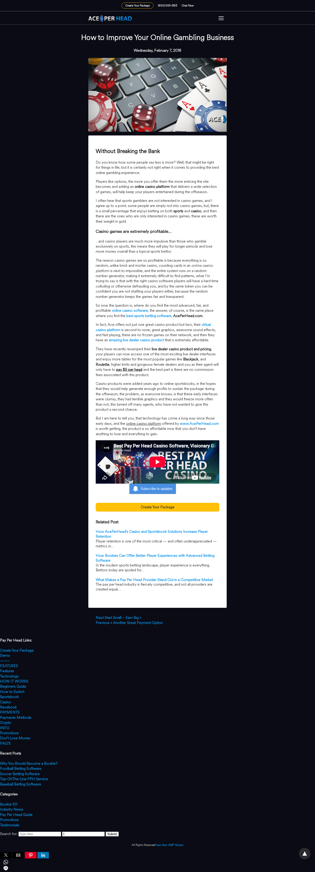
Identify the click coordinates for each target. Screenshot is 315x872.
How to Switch (12, 691)
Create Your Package (137, 5)
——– (5, 660)
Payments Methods (15, 717)
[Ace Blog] (110, 18)
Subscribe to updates (156, 489)
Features (7, 671)
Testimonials (9, 825)
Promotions (9, 733)
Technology (9, 676)
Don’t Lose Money (15, 738)
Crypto (5, 722)
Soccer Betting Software (20, 773)
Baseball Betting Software (20, 784)
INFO (4, 728)
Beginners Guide (13, 686)
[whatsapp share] (157, 863)
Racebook (8, 707)
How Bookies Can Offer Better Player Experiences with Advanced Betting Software (155, 558)
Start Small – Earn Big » (118, 617)
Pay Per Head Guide (16, 814)
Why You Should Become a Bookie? (29, 763)
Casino (5, 702)
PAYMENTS (10, 712)
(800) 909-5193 (167, 5)
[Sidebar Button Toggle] (221, 18)
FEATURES (9, 665)
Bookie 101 (8, 804)
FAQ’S (5, 743)
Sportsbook (9, 696)
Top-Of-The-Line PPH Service (24, 779)
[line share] (157, 869)
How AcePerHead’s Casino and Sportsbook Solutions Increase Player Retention (152, 534)
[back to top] (304, 853)
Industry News (11, 809)
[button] (221, 18)
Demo (5, 655)
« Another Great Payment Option (129, 622)
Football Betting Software (20, 768)
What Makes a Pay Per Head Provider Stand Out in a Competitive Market (154, 579)
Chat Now (188, 5)
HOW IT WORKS (14, 681)
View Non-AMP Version (169, 845)
